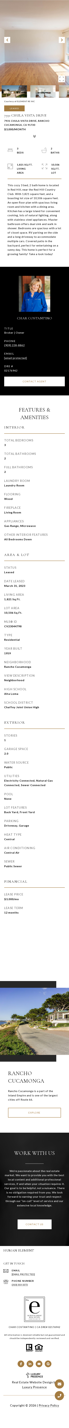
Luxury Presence (34, 1387)
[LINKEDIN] (30, 1364)
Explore (34, 1112)
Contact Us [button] (35, 1224)
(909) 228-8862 (14, 345)
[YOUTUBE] (39, 1364)
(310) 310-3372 (20, 1284)
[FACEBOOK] (21, 1364)
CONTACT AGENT (35, 381)
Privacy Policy (49, 1405)
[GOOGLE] (48, 1364)
